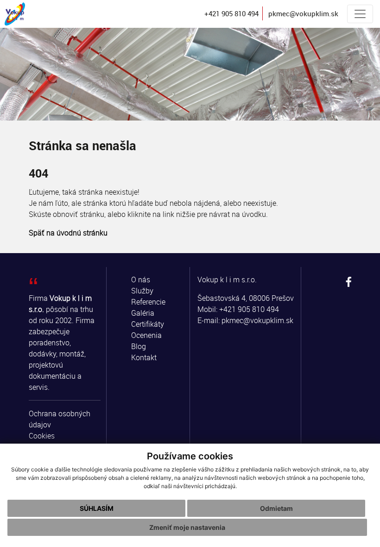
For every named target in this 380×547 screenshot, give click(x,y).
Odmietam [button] (276, 508)
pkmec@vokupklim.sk (257, 320)
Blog (138, 346)
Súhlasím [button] (97, 508)
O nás (140, 279)
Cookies (42, 436)
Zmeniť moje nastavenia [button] (187, 527)
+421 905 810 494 (249, 309)
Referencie (148, 302)
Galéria (142, 313)
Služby (142, 291)
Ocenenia (146, 335)
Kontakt (144, 357)
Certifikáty (147, 324)
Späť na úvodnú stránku (68, 233)
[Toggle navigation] (360, 14)
